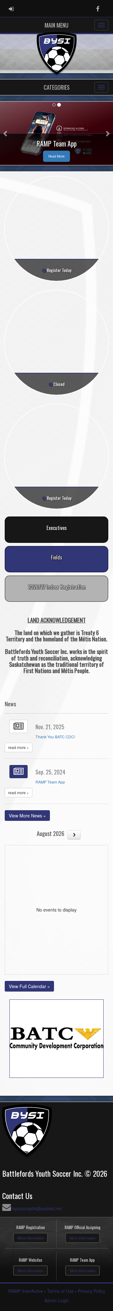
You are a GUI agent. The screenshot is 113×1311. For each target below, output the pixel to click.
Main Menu (56, 25)
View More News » (27, 815)
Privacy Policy (91, 1291)
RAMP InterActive (25, 1291)
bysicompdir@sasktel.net (37, 1208)
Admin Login (56, 1300)
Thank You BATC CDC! (55, 736)
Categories (57, 87)
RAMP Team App (50, 781)
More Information (30, 1237)
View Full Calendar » (29, 986)
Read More (56, 156)
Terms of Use (60, 1291)
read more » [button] (18, 747)
